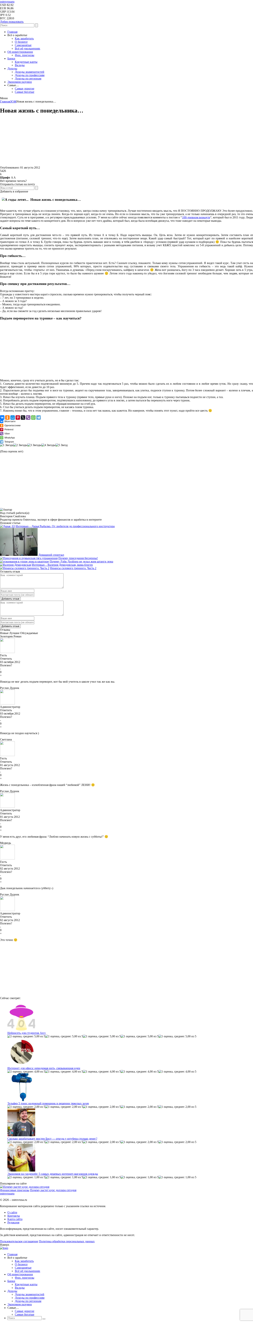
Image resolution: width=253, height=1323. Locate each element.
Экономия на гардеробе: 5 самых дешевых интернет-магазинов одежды (52, 1173)
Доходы (12, 68)
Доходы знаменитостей (29, 71)
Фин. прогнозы (24, 55)
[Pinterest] (18, 417)
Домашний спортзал (51, 554)
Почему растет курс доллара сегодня (53, 1190)
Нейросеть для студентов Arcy (26, 1033)
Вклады (20, 65)
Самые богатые (24, 91)
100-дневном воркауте (196, 217)
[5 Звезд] (62, 445)
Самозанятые (23, 45)
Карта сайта (14, 1219)
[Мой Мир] (12, 417)
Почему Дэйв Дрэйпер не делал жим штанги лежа (81, 561)
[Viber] (28, 417)
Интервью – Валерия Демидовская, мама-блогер (62, 564)
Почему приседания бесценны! (78, 558)
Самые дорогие (24, 88)
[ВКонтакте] (2, 417)
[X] (23, 417)
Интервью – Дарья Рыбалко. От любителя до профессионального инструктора (65, 526)
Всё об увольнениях (27, 48)
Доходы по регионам (28, 78)
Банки (11, 58)
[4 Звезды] (48, 445)
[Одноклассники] (7, 417)
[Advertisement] (111, 140)
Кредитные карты (26, 61)
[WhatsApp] (33, 417)
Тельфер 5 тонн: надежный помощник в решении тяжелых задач (48, 1103)
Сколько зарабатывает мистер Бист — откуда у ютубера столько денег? (52, 1138)
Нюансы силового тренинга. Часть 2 (73, 568)
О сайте (12, 1212)
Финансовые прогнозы (14, 1190)
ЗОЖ (13, 101)
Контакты (13, 1215)
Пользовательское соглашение (19, 1241)
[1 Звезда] (6, 445)
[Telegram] (38, 417)
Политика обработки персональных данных (67, 1241)
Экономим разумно (19, 81)
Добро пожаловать (12, 21)
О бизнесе (21, 41)
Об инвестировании (20, 51)
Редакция (13, 1222)
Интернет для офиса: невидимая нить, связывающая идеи (43, 1068)
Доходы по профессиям (29, 75)
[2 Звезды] (20, 445)
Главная (12, 31)
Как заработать (24, 38)
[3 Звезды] (34, 445)
